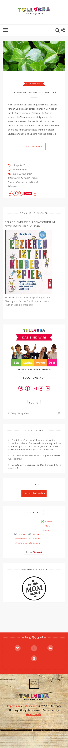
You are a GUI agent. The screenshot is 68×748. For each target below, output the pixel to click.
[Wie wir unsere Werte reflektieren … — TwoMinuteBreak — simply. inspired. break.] (20, 539)
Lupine (11, 182)
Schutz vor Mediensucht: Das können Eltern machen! (34, 466)
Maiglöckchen (22, 182)
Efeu (15, 173)
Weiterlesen (34, 146)
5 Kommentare (19, 169)
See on (29, 552)
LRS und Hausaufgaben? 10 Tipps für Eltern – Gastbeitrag (35, 457)
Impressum (14, 706)
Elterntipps (34, 83)
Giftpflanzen (14, 177)
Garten (22, 173)
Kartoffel (25, 177)
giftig (29, 173)
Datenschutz (30, 706)
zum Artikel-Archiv (34, 493)
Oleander (34, 182)
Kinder (34, 177)
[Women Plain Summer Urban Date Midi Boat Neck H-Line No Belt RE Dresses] (47, 526)
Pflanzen (12, 186)
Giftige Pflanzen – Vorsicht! (34, 92)
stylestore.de (33, 714)
